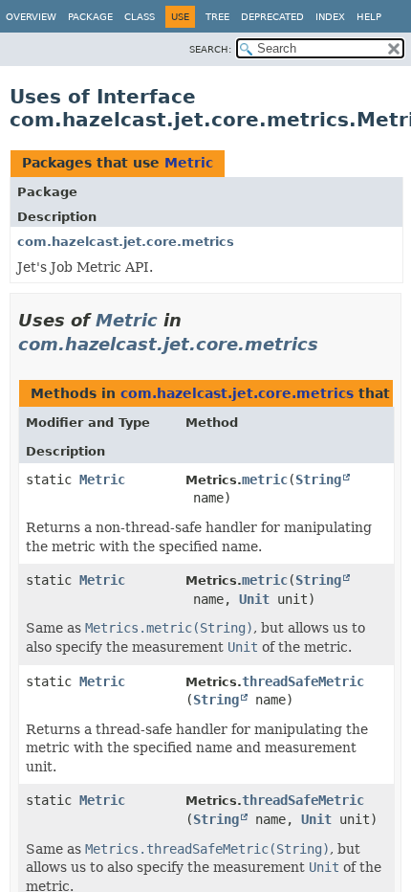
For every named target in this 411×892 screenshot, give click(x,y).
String (318, 479)
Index (330, 16)
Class (139, 16)
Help (369, 16)
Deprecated (272, 16)
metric (265, 479)
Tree (217, 16)
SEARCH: (210, 49)
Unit (254, 599)
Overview (31, 16)
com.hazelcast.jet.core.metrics (125, 241)
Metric (188, 162)
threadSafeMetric (303, 681)
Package (90, 16)
